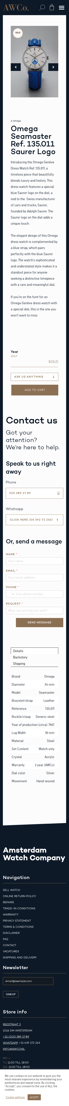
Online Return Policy (19, 896)
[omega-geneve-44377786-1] (34, 61)
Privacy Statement (17, 920)
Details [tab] (18, 651)
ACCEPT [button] (34, 1097)
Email (11, 570)
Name (11, 554)
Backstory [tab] (20, 657)
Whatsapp (10, 1042)
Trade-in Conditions (19, 908)
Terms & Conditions (18, 927)
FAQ (5, 939)
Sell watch (11, 890)
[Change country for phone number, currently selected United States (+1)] (10, 594)
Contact (9, 945)
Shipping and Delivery (20, 957)
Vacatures (11, 951)
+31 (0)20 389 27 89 (16, 1036)
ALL (50, 1086)
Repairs (8, 902)
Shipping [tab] (19, 663)
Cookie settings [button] (15, 1097)
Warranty (10, 914)
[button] (42, 7)
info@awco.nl (14, 1049)
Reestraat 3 (12, 1024)
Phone (12, 587)
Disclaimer (11, 933)
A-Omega (16, 121)
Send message (40, 622)
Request (14, 603)
